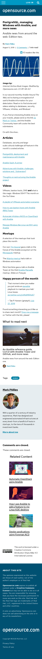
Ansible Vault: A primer (12, 163)
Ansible (15, 378)
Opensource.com (11, 585)
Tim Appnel (15, 247)
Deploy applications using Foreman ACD (19, 533)
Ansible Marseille (26, 270)
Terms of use (8, 647)
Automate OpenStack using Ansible (20, 480)
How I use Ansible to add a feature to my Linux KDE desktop (19, 506)
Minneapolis (8, 253)
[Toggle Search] (38, 2)
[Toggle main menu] (3, 2)
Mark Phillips (10, 44)
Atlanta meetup (13, 258)
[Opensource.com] (19, 11)
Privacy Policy (9, 643)
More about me (10, 432)
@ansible (26, 286)
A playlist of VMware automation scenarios (21, 202)
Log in (29, 2)
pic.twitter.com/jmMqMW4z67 (21, 295)
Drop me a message (30, 312)
